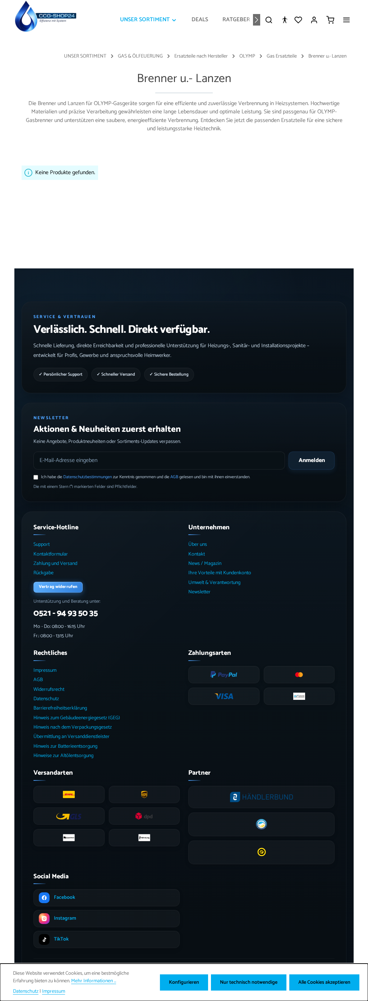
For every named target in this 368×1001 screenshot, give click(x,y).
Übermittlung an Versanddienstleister (71, 737)
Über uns (197, 544)
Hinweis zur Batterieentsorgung (65, 746)
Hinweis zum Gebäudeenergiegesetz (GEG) (76, 718)
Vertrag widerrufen (58, 586)
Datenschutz (46, 699)
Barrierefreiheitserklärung (60, 708)
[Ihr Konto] (314, 20)
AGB (174, 477)
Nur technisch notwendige (248, 982)
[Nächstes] (256, 20)
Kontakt (196, 554)
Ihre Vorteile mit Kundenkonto (219, 573)
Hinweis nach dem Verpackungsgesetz (72, 727)
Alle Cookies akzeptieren (324, 982)
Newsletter (199, 592)
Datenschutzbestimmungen (87, 477)
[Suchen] (269, 20)
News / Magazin (204, 564)
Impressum (44, 670)
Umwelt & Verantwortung (214, 583)
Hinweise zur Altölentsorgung (63, 756)
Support (41, 544)
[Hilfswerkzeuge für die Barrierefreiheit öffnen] (284, 20)
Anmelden (312, 460)
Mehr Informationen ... (93, 981)
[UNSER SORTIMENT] (148, 20)
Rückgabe (43, 573)
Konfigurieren (184, 982)
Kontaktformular (50, 554)
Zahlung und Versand (55, 564)
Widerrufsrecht (48, 689)
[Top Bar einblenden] (346, 20)
